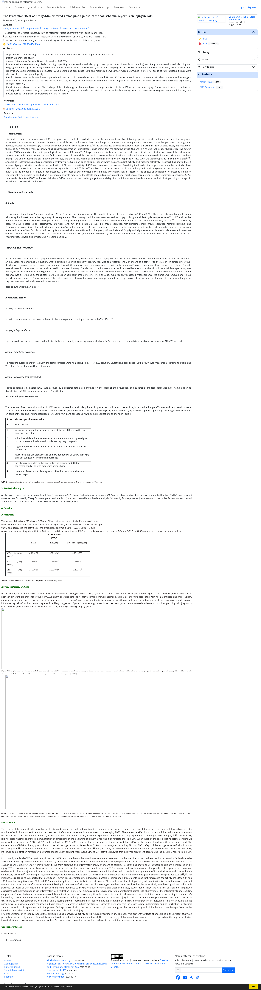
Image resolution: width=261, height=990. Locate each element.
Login (241, 7)
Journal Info (34, 7)
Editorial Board (12, 966)
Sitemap (8, 976)
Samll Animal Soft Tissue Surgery (21, 117)
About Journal (11, 963)
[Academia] (191, 978)
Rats (57, 104)
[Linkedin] (185, 978)
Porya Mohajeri (51, 28)
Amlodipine (10, 104)
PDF (210, 43)
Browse (18, 7)
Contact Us (134, 7)
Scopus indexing (55, 973)
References (14, 939)
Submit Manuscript (99, 7)
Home (7, 7)
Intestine (48, 104)
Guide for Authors (56, 7)
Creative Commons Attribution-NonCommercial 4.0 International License (139, 963)
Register (252, 7)
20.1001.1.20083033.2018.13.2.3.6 (23, 108)
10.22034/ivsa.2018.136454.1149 (23, 44)
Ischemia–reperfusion (30, 104)
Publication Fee (77, 7)
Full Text (13, 126)
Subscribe (228, 970)
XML (205, 39)
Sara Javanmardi (11, 28)
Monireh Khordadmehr (75, 28)
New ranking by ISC (56, 970)
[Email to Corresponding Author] (22, 28)
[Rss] (197, 978)
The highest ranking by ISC (60, 960)
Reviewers (119, 7)
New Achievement (56, 976)
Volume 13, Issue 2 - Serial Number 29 (242, 18)
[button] (73, 987)
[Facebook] (178, 978)
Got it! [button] (253, 987)
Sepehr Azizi (33, 28)
